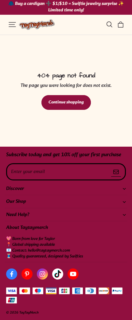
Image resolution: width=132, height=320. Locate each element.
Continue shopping (66, 102)
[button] (12, 24)
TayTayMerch (29, 313)
